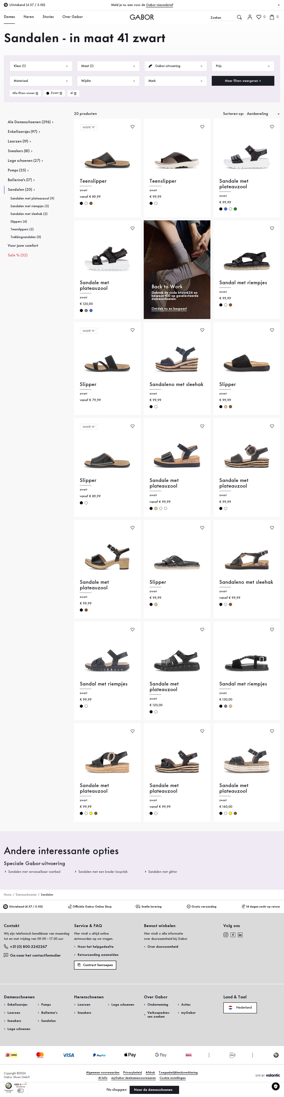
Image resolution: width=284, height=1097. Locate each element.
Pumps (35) (17, 170)
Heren (29, 17)
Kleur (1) (20, 66)
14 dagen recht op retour (263, 906)
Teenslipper (93, 181)
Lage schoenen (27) (24, 161)
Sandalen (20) (20, 190)
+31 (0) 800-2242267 (28, 947)
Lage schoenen (18, 1029)
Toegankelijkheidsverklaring (178, 1072)
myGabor (188, 1012)
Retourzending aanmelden (97, 954)
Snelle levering (151, 906)
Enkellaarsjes (17, 1004)
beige (225, 406)
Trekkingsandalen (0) (25, 237)
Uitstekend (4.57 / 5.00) (26, 906)
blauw (225, 208)
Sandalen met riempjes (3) (29, 206)
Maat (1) (87, 66)
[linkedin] (240, 934)
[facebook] (233, 934)
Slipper (88, 384)
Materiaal (21, 80)
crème (230, 208)
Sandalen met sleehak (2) (29, 213)
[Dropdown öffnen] (18, 17)
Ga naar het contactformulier (36, 955)
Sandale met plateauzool (233, 184)
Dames (9, 17)
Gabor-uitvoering (167, 66)
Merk (152, 80)
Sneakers (14, 1020)
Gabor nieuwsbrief (159, 5)
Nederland (243, 1007)
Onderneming (157, 1004)
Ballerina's (49, 1012)
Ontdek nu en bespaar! (169, 308)
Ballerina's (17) (20, 180)
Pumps (46, 1004)
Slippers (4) (18, 221)
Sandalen (48, 1020)
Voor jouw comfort (23, 246)
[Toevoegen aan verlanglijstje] (132, 126)
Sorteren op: (233, 114)
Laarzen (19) (18, 141)
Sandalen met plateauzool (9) (32, 198)
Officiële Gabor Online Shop (92, 906)
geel (91, 813)
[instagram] (225, 934)
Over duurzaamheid (162, 946)
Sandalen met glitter (162, 871)
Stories (48, 17)
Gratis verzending (203, 906)
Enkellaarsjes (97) (22, 132)
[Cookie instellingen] (276, 1086)
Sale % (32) (17, 255)
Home (7, 894)
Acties (185, 1004)
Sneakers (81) (19, 151)
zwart (81, 203)
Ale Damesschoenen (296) (29, 122)
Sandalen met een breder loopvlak (103, 871)
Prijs (219, 66)
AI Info (102, 1078)
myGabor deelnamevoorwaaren (133, 1078)
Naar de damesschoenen (153, 1089)
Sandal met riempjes (243, 282)
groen (235, 208)
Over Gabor (72, 17)
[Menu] (26, 1083)
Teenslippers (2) (22, 229)
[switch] (20, 1091)
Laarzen (13, 1012)
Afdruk (150, 1072)
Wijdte (86, 80)
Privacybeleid (132, 1072)
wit (86, 203)
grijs (86, 310)
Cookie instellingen (173, 1078)
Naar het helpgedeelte (95, 946)
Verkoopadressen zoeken (158, 1014)
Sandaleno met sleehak (176, 384)
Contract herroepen (97, 965)
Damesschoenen (26, 894)
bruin (91, 203)
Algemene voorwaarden (102, 1072)
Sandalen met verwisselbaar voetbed (34, 871)
